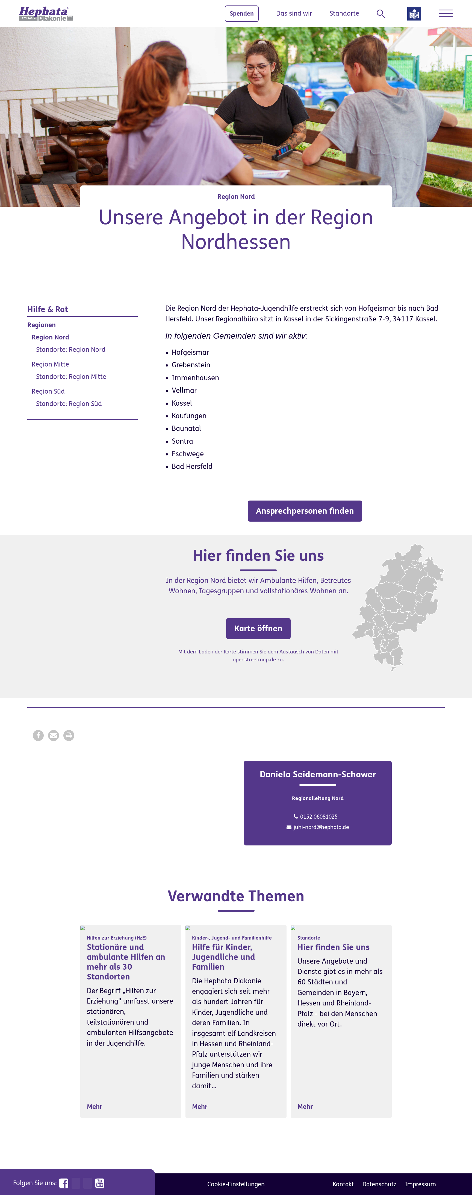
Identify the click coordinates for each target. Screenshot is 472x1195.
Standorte (344, 14)
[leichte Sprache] (414, 15)
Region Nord (50, 337)
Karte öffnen (258, 628)
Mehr (94, 1107)
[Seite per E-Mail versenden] (53, 735)
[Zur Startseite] (46, 13)
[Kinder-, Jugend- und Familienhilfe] (187, 927)
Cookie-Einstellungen (236, 1184)
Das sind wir (294, 14)
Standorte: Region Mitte (71, 377)
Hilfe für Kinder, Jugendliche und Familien (223, 957)
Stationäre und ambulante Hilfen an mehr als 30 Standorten (126, 962)
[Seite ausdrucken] (69, 735)
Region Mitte (50, 364)
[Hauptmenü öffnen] (445, 13)
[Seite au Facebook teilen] (38, 735)
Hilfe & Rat (47, 309)
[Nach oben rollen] (456, 1179)
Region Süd (48, 392)
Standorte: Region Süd (69, 404)
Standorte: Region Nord (70, 350)
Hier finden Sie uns (333, 947)
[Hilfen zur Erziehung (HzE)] (82, 927)
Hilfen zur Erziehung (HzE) (117, 938)
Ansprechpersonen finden (305, 511)
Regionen (41, 325)
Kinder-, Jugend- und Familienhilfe (232, 938)
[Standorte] (293, 927)
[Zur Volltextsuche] (383, 14)
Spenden (242, 13)
